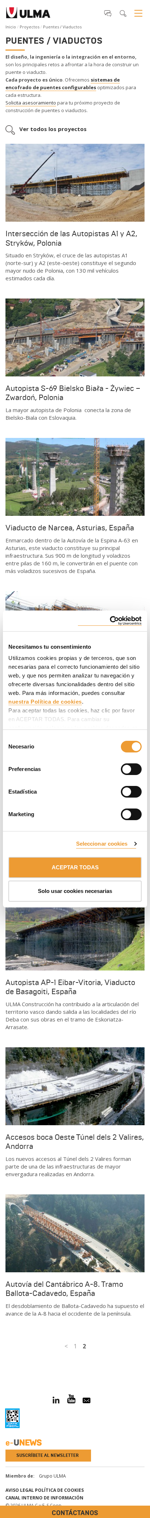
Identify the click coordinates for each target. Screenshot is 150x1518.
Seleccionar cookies (102, 844)
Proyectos (29, 26)
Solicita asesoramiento (30, 102)
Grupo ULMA (52, 1476)
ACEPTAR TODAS (75, 867)
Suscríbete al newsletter (47, 1455)
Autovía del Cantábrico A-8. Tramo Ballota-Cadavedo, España (64, 1289)
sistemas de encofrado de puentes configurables (62, 83)
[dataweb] (12, 1418)
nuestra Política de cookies (45, 702)
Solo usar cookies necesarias (75, 891)
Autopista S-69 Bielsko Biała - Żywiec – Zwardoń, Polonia (72, 393)
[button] (108, 13)
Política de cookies (59, 1490)
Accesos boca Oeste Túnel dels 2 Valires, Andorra (74, 1141)
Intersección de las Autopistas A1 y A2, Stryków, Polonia (71, 238)
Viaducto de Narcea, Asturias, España (69, 528)
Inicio (10, 26)
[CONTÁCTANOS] (5, 1363)
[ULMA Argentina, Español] (28, 15)
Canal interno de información (44, 1498)
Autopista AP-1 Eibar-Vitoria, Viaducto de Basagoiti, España (70, 987)
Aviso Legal (19, 1490)
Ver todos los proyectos (53, 129)
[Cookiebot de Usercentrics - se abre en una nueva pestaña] (110, 621)
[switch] (122, 768)
